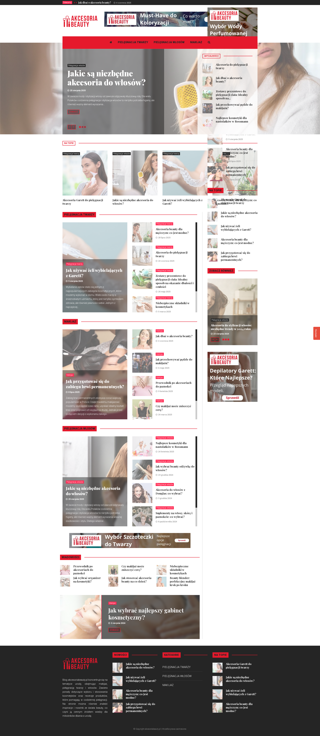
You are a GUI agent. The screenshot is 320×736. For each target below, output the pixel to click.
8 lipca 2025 (74, 392)
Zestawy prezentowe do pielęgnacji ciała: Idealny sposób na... (232, 95)
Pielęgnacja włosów (169, 42)
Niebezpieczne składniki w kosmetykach (179, 569)
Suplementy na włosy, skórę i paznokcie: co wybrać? (174, 514)
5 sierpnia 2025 (75, 281)
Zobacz (73, 112)
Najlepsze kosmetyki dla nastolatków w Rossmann (232, 119)
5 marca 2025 (164, 311)
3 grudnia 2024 (165, 498)
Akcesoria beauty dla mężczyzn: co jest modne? (172, 230)
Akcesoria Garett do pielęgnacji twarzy (233, 201)
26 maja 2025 (164, 291)
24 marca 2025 (165, 415)
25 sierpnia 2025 (78, 90)
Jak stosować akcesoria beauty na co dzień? (136, 579)
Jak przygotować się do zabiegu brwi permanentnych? (95, 383)
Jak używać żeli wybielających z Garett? (236, 227)
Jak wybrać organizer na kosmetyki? (87, 579)
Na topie (69, 143)
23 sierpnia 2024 (221, 334)
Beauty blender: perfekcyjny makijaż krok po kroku (183, 581)
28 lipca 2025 (164, 237)
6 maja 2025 (163, 368)
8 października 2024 (167, 521)
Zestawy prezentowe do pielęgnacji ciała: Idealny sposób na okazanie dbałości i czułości (175, 281)
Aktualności (211, 56)
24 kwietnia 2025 (166, 451)
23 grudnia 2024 (165, 475)
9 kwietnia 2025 (165, 391)
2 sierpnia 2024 (118, 623)
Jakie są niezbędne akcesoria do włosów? (107, 77)
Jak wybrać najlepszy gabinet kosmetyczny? (146, 613)
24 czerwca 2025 (166, 261)
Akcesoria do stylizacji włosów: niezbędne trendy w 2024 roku (231, 327)
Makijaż (196, 42)
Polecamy (67, 2)
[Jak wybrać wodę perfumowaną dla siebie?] (233, 32)
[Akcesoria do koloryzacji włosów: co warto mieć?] (165, 19)
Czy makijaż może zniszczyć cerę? (133, 568)
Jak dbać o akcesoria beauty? (94, 2)
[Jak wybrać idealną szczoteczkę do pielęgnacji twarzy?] (129, 540)
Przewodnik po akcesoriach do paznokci (83, 569)
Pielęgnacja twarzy (133, 42)
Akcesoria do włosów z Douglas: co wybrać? (170, 491)
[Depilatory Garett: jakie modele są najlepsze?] (233, 376)
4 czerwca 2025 (123, 3)
